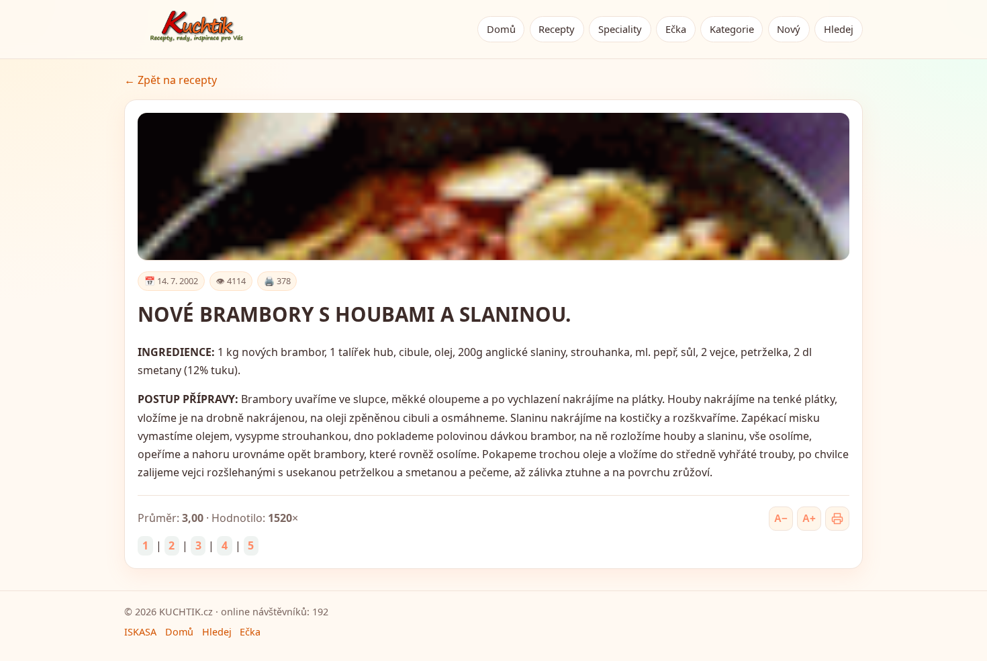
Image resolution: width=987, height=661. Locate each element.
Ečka (675, 29)
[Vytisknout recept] (837, 518)
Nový (788, 29)
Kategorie (732, 29)
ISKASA (140, 631)
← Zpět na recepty (170, 80)
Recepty (556, 29)
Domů (501, 29)
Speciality (620, 29)
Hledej (838, 29)
